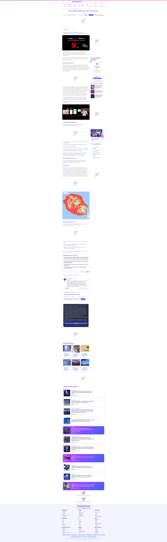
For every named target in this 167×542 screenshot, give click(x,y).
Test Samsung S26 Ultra (92, 536)
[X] (77, 508)
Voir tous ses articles (83, 288)
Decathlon (96, 529)
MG (63, 522)
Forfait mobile (102, 1)
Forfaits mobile (95, 151)
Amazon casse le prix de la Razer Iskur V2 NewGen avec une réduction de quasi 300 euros (81, 392)
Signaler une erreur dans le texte (68, 271)
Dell (95, 512)
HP (95, 515)
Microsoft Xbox (81, 513)
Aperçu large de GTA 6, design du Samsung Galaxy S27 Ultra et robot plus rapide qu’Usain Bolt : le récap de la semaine (82, 411)
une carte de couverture (71, 174)
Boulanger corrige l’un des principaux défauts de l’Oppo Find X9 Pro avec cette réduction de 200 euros (82, 448)
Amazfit (63, 528)
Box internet (95, 156)
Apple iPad (80, 528)
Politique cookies (68, 321)
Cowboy (96, 528)
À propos (75, 538)
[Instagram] (79, 508)
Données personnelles (94, 538)
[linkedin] (66, 288)
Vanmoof (96, 533)
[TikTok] (88, 508)
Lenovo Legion (81, 512)
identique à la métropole (77, 150)
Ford (63, 521)
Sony (79, 523)
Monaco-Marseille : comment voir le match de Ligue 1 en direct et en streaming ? (82, 402)
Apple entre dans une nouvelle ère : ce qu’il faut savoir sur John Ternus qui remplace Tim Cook (83, 485)
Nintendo (80, 514)
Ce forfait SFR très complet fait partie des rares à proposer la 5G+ (99, 91)
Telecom (67, 8)
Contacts (79, 538)
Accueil (64, 8)
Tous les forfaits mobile (98, 81)
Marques (70, 275)
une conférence (76, 57)
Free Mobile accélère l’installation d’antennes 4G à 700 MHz (67, 369)
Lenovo (96, 513)
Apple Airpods (97, 519)
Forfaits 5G (94, 148)
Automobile (64, 518)
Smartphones (64, 510)
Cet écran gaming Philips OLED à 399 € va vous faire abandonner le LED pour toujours (83, 420)
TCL (79, 524)
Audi (63, 519)
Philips (80, 521)
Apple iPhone (64, 511)
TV (78, 518)
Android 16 (103, 534)
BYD (63, 520)
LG (79, 520)
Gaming (79, 510)
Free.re (72, 241)
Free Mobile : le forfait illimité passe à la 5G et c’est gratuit (85, 355)
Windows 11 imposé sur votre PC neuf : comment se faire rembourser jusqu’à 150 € (82, 467)
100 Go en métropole (83, 148)
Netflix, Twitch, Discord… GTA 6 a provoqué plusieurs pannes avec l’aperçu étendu (99, 86)
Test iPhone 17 (89, 534)
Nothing (96, 522)
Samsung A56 (95, 147)
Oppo (63, 514)
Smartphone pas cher (96, 152)
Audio (95, 518)
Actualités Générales (75, 408)
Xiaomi (63, 516)
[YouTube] (84, 508)
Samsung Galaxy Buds (98, 523)
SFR (86, 67)
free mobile (74, 255)
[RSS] (82, 508)
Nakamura (96, 531)
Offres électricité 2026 (96, 157)
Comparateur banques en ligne (76, 536)
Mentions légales (69, 538)
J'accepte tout (76, 323)
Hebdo (74, 296)
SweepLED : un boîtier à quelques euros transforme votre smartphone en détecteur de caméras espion (82, 439)
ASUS (80, 511)
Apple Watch (64, 529)
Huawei (63, 512)
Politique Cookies (85, 538)
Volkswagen (64, 525)
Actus (85, 1)
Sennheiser (97, 524)
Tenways (96, 532)
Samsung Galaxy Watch (66, 532)
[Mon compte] (69, 1)
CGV (100, 538)
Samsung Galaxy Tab (82, 531)
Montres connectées (66, 527)
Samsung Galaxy (65, 515)
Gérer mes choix (76, 325)
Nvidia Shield (81, 515)
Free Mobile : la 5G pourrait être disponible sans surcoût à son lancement (76, 369)
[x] (64, 288)
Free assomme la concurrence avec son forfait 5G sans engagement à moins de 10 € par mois (76, 355)
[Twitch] (86, 508)
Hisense (80, 519)
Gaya (96, 530)
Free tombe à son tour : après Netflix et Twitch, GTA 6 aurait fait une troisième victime (99, 96)
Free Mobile (65, 52)
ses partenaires (71, 318)
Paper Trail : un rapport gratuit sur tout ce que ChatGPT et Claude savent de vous (66, 355)
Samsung (80, 522)
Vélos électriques (97, 527)
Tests (88, 1)
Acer (96, 511)
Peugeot (63, 523)
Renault (63, 524)
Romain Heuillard (70, 278)
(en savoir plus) (82, 315)
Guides (91, 1)
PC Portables (97, 510)
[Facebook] (81, 508)
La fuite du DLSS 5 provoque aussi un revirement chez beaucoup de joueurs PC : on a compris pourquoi (83, 430)
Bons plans (96, 1)
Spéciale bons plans (82, 296)
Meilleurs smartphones (66, 534)
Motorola (63, 513)
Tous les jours (67, 296)
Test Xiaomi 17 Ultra (96, 534)
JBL (95, 521)
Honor (96, 514)
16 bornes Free (73, 247)
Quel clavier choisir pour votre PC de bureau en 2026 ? (83, 457)
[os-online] (67, 288)
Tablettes (80, 527)
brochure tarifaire (81, 155)
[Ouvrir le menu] (63, 2)
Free (65, 275)
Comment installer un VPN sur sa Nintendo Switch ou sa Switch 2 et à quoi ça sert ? (81, 476)
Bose (96, 520)
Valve (79, 516)
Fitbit (63, 530)
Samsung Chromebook (98, 516)
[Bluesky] (89, 508)
